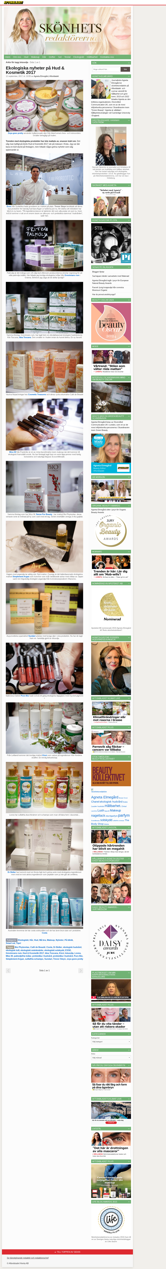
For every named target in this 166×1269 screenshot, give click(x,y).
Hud (26, 57)
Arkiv (93, 1054)
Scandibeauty (95, 820)
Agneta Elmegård (104, 797)
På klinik (69, 940)
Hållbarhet (92, 57)
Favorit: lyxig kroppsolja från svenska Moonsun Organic (108, 288)
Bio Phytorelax (22, 947)
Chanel (95, 801)
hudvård (101, 806)
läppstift (107, 811)
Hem (7, 57)
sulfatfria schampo (34, 959)
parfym (124, 815)
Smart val (10, 943)
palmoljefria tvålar (22, 956)
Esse (9, 206)
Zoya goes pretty (15, 133)
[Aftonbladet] (13, 2)
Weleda (106, 824)
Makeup (35, 57)
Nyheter (60, 940)
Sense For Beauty (44, 514)
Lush (101, 810)
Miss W (12, 452)
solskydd (106, 820)
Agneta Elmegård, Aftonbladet (46, 76)
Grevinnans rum (72, 275)
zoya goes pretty (75, 959)
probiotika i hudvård (63, 956)
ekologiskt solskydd (54, 950)
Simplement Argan (21, 576)
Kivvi (44, 755)
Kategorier (95, 1038)
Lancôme (94, 811)
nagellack (98, 815)
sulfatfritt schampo (118, 820)
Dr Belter (12, 872)
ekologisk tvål (12, 950)
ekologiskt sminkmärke (31, 950)
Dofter (52, 57)
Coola (44, 933)
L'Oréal (123, 806)
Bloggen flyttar (98, 272)
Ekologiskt (78, 57)
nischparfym (112, 816)
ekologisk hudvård (72, 947)
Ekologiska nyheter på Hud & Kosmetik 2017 (35, 70)
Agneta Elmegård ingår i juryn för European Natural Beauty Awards (110, 281)
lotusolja (69, 953)
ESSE (68, 950)
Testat (67, 57)
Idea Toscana (25, 337)
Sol (59, 57)
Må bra (42, 940)
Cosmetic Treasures (37, 394)
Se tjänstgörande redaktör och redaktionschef (28, 1258)
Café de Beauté (37, 947)
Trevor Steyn (59, 959)
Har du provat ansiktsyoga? (104, 294)
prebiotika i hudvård (42, 956)
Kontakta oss (107, 57)
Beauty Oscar (123, 798)
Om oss (17, 57)
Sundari (32, 636)
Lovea (78, 953)
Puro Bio (25, 696)
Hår (44, 57)
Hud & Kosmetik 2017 (33, 953)
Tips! (18, 943)
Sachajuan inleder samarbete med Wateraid (110, 276)
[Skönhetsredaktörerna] (99, 791)
